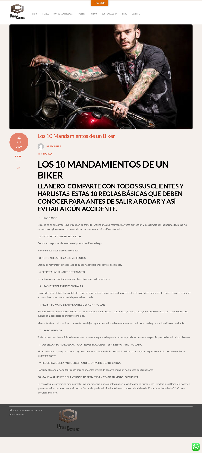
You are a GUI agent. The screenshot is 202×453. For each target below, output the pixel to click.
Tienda (45, 13)
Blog (124, 13)
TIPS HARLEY (45, 153)
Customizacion (109, 13)
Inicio (34, 13)
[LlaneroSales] (17, 17)
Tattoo (93, 13)
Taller (81, 13)
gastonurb (53, 146)
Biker (18, 156)
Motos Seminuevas (63, 13)
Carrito (136, 13)
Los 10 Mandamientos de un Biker (76, 135)
